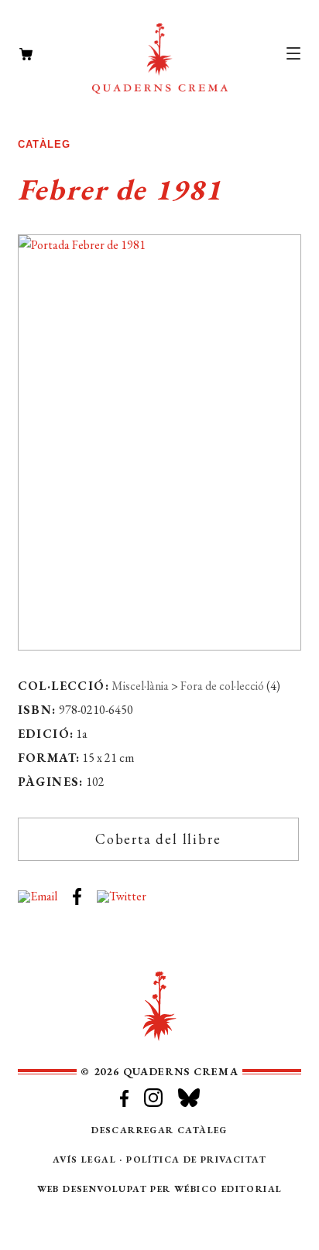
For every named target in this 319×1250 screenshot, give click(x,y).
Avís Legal (84, 1159)
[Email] (45, 890)
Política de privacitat (196, 1159)
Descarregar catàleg (159, 1130)
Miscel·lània (140, 686)
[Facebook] (85, 890)
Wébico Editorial (228, 1189)
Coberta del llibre (158, 839)
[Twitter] (129, 890)
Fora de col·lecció (222, 686)
